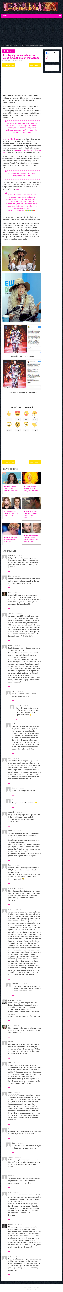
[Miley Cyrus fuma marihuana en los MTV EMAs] (11, 529)
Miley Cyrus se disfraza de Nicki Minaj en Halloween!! (31, 489)
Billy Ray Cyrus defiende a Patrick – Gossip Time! (11, 513)
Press (47, 1290)
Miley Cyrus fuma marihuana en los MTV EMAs (11, 540)
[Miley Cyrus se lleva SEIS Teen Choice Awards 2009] (11, 478)
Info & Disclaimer (19, 1290)
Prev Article (9, 65)
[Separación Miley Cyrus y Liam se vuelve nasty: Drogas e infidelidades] (31, 528)
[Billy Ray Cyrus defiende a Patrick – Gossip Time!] (11, 503)
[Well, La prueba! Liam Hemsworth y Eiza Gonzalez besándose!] (31, 503)
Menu (4, 16)
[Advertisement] (31, 31)
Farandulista (26, 1287)
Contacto (41, 1290)
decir (17, 189)
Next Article (34, 65)
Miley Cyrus (9, 51)
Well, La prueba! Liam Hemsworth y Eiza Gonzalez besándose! (30, 514)
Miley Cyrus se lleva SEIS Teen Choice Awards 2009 (11, 489)
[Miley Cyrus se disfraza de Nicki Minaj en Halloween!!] (31, 478)
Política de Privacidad (31, 1290)
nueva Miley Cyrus (11, 139)
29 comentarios (18, 60)
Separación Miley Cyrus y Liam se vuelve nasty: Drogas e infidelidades (31, 538)
